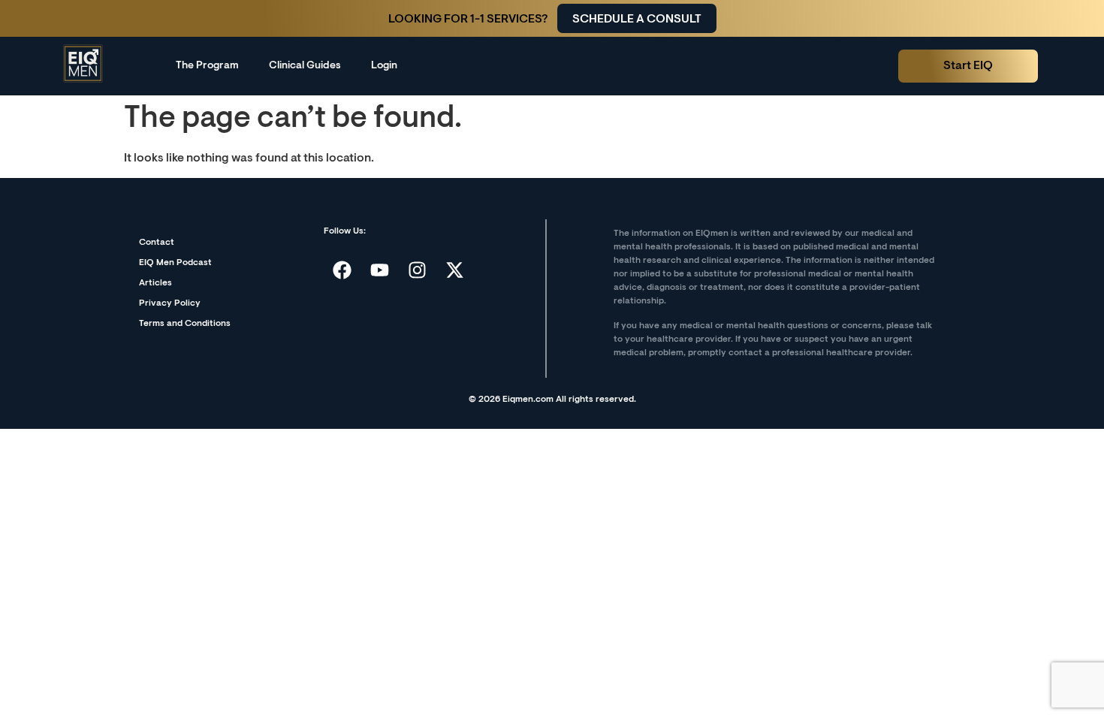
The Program (207, 66)
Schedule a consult (636, 20)
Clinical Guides (305, 66)
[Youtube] (380, 269)
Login (384, 66)
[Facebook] (342, 269)
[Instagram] (417, 269)
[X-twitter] (455, 269)
